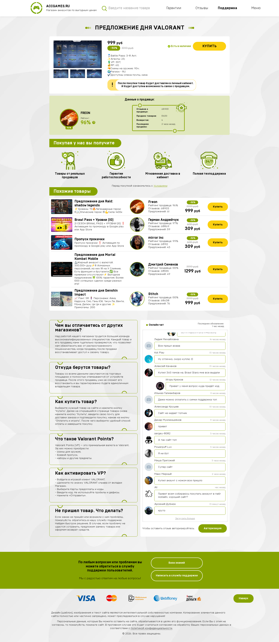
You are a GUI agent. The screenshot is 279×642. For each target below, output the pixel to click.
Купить (209, 46)
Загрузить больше (185, 518)
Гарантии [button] (173, 8)
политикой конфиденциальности (151, 628)
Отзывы (201, 8)
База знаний (177, 563)
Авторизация (212, 528)
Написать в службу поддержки (177, 575)
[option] (78, 54)
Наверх (243, 598)
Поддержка (227, 8)
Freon (85, 113)
